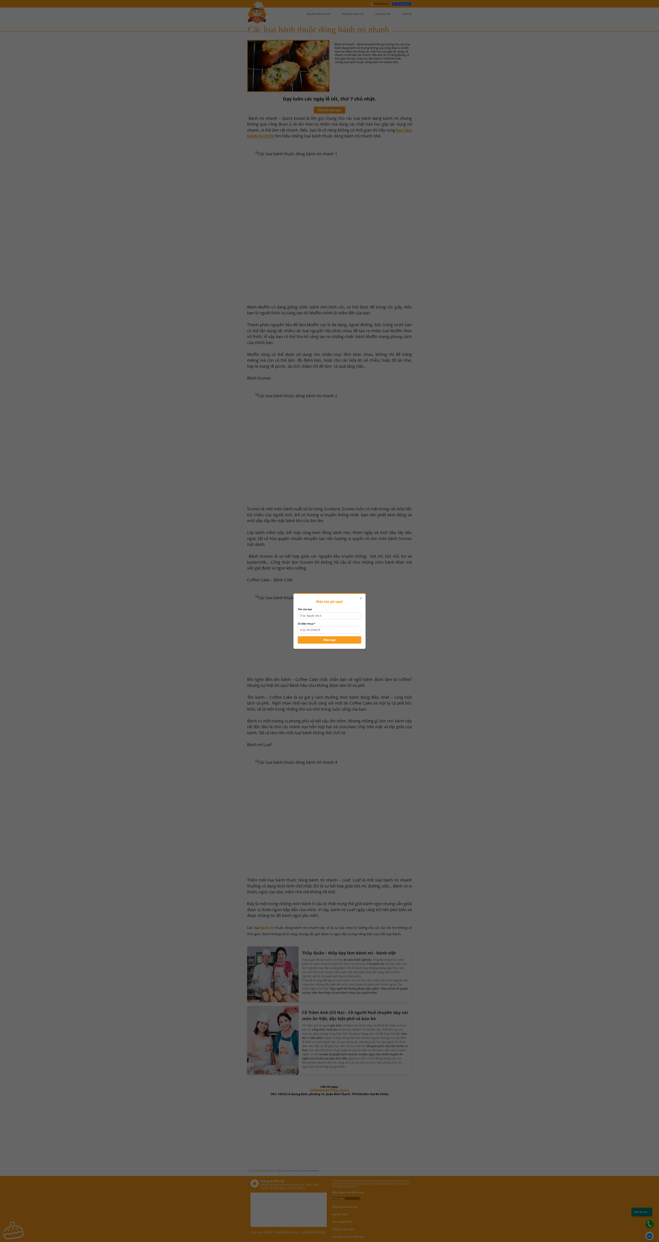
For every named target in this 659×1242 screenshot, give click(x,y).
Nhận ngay (329, 640)
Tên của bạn (305, 609)
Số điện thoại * (306, 623)
